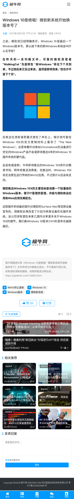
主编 (5, 33)
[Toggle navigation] (68, 4)
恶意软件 (8, 366)
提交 (37, 465)
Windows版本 (15, 292)
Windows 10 (39, 287)
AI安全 (7, 389)
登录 (7, 460)
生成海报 (13, 313)
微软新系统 (37, 292)
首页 (5, 13)
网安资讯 (42, 33)
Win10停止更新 (16, 287)
